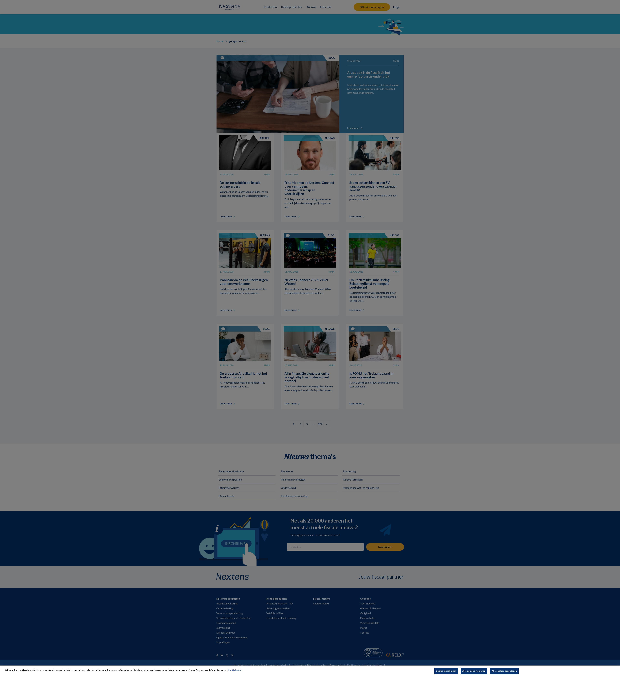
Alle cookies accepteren (504, 671)
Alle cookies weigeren (474, 671)
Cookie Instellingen (446, 671)
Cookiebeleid (235, 670)
